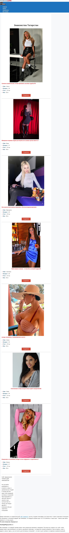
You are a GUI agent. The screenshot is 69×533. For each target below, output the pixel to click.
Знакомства (6, 10)
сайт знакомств (24, 516)
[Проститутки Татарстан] (5, 0)
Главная (5, 6)
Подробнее (26, 95)
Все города (5, 11)
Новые (4, 8)
